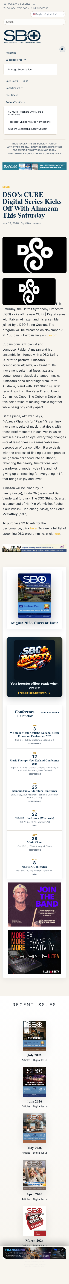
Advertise (11, 52)
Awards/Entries (14, 102)
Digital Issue (40, 1059)
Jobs (25, 80)
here (33, 528)
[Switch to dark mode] (62, 49)
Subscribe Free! (14, 59)
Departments (13, 88)
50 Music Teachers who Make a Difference (25, 113)
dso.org (52, 335)
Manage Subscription (20, 69)
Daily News (12, 80)
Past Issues (12, 95)
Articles (26, 1059)
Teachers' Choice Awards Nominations (29, 121)
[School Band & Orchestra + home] (22, 37)
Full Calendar (50, 712)
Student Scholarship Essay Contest (27, 128)
